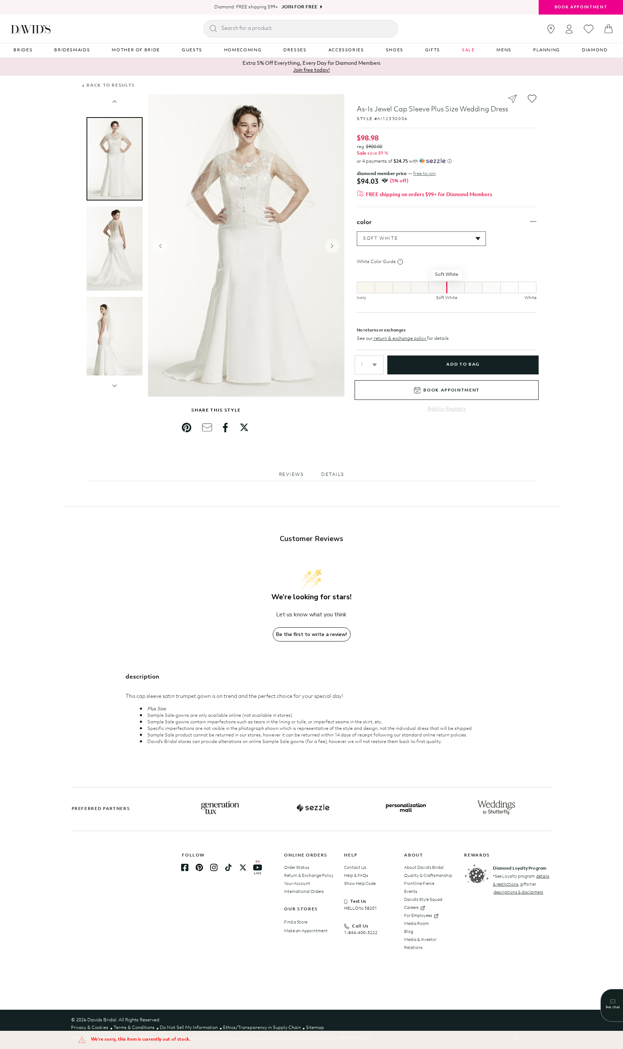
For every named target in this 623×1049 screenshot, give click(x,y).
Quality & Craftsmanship (428, 876)
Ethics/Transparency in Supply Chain (262, 1027)
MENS (503, 50)
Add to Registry (446, 409)
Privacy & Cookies (89, 1027)
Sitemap (315, 1027)
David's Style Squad (423, 900)
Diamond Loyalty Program (519, 868)
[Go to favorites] (588, 29)
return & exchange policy (400, 338)
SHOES (394, 50)
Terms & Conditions (134, 1027)
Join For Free (299, 7)
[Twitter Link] (243, 867)
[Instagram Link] (213, 867)
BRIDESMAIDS (72, 50)
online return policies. (445, 735)
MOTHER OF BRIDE (136, 50)
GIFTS (432, 50)
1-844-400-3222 (361, 933)
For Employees (418, 916)
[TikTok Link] (228, 867)
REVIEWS (291, 474)
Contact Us (355, 868)
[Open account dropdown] (569, 29)
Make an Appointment (306, 931)
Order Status (296, 868)
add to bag (462, 364)
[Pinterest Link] (199, 867)
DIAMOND (595, 50)
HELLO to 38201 (360, 908)
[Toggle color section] (533, 221)
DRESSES (295, 50)
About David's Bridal (424, 868)
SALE (468, 50)
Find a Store (295, 922)
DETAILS (332, 474)
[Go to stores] (551, 29)
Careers (411, 908)
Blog (408, 932)
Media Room (416, 924)
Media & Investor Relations (420, 944)
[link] (186, 427)
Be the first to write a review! (311, 634)
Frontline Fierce (419, 884)
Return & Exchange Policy (309, 876)
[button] (369, 364)
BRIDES (22, 50)
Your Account (297, 884)
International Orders (304, 892)
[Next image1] (114, 385)
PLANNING (546, 50)
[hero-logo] (31, 28)
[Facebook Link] (184, 867)
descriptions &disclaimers (518, 892)
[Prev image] (114, 101)
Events (410, 892)
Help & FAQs (356, 876)
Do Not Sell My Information (189, 1027)
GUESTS (192, 50)
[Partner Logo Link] (220, 807)
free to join (424, 173)
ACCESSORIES (346, 50)
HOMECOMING (243, 50)
